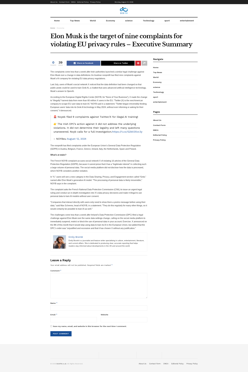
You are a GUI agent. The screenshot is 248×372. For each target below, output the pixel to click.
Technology (148, 21)
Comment (55, 270)
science (129, 21)
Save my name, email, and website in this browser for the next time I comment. (90, 326)
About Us (53, 2)
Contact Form (64, 2)
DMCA (73, 2)
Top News (75, 21)
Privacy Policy (95, 2)
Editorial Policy (83, 2)
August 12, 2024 (76, 138)
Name (53, 303)
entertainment (187, 21)
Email (53, 314)
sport (167, 21)
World (93, 21)
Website (104, 315)
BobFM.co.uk (61, 364)
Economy (110, 21)
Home (57, 21)
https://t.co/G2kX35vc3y (127, 131)
